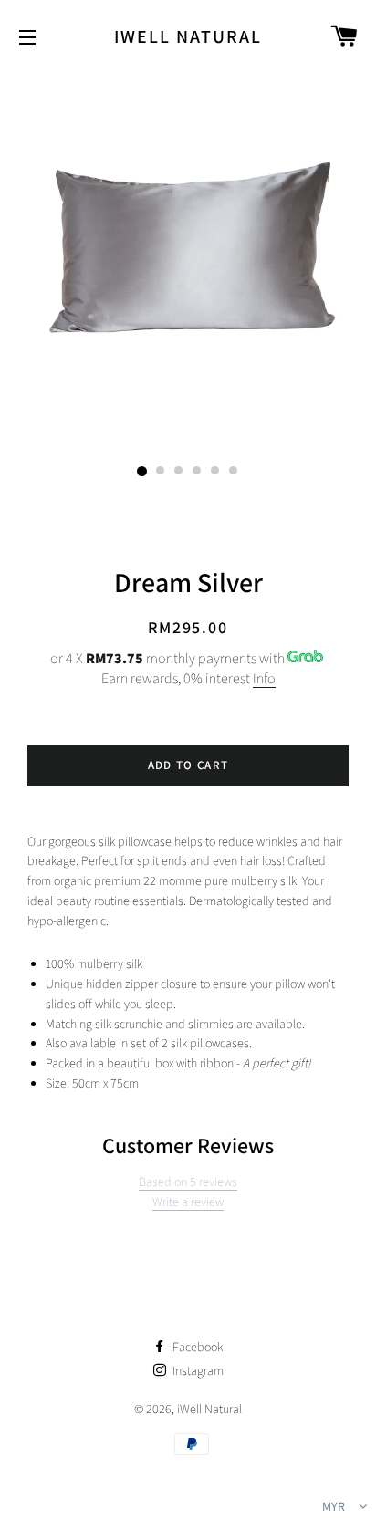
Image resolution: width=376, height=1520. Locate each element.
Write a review (188, 1201)
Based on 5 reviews (188, 1181)
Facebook (196, 1346)
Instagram (197, 1370)
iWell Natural (188, 36)
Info (264, 678)
